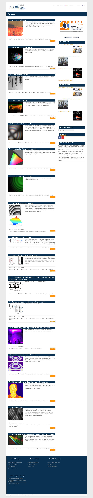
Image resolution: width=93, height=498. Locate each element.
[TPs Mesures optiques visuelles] (15, 239)
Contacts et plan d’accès (12, 468)
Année (61, 5)
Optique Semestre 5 (49, 195)
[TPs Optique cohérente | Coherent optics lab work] (15, 303)
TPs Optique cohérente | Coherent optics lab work (26, 302)
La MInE (78, 5)
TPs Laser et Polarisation (17, 20)
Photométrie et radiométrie (39, 168)
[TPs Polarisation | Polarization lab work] (15, 125)
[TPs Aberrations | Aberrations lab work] (15, 356)
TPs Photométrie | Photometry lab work (23, 149)
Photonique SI (51, 269)
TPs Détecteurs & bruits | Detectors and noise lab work (28, 382)
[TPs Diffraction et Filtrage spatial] (15, 49)
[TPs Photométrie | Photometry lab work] (15, 150)
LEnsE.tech (76, 37)
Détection (28, 401)
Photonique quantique (37, 348)
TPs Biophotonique (15, 407)
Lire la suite (52, 41)
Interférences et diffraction (31, 39)
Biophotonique (13, 424)
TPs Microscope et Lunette (18, 75)
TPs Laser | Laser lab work (18, 100)
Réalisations (72, 5)
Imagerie (11, 269)
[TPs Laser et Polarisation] (15, 21)
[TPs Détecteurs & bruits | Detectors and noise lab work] (15, 383)
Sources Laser (48, 39)
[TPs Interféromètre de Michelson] (15, 177)
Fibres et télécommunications (32, 293)
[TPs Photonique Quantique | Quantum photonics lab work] (15, 329)
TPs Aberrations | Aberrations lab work (22, 355)
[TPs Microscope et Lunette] (15, 76)
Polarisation (45, 142)
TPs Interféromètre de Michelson (20, 176)
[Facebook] (59, 137)
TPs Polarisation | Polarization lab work (23, 124)
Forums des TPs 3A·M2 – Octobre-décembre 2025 (69, 56)
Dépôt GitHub (69, 37)
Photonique (36, 115)
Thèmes (66, 5)
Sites (57, 5)
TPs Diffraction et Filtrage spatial (20, 47)
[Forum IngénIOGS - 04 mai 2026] (77, 44)
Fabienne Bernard (13, 39)
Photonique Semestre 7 (43, 115)
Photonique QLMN (28, 348)
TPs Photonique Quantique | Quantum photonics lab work (29, 328)
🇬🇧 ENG (83, 5)
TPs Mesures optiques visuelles (20, 237)
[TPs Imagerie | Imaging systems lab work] (15, 257)
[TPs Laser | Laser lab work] (15, 102)
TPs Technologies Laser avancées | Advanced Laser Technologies (31, 434)
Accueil (53, 5)
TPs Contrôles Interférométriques (21, 203)
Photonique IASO (45, 269)
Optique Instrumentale (38, 92)
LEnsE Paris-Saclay (41, 66)
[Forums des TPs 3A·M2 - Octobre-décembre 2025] (63, 57)
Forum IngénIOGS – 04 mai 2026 (65, 44)
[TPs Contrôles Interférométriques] (15, 205)
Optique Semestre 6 (41, 39)
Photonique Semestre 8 (47, 373)
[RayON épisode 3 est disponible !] (77, 68)
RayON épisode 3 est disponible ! (65, 68)
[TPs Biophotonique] (15, 409)
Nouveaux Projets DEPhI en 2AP (65, 80)
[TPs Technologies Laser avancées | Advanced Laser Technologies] (15, 436)
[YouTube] (62, 137)
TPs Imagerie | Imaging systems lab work (23, 255)
